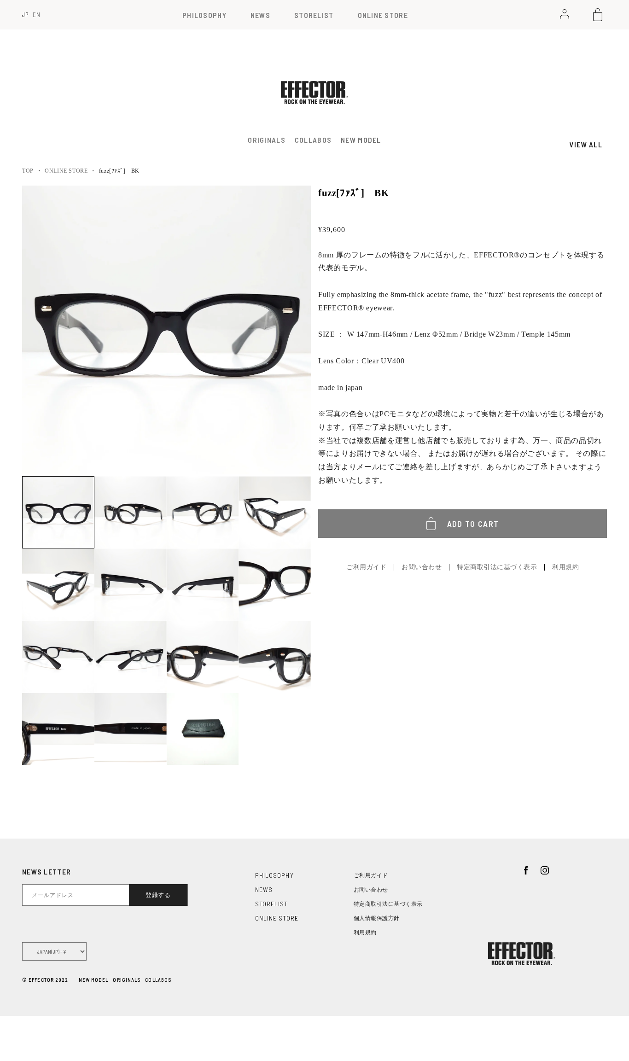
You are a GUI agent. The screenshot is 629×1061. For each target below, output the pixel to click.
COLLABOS (158, 980)
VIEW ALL (586, 144)
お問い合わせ (422, 567)
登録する (158, 895)
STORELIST (314, 15)
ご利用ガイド (366, 567)
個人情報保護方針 (377, 918)
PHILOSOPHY (204, 15)
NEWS (260, 15)
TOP (28, 171)
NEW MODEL (361, 139)
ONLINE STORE (383, 15)
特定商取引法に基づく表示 (497, 567)
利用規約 (565, 567)
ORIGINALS (126, 980)
